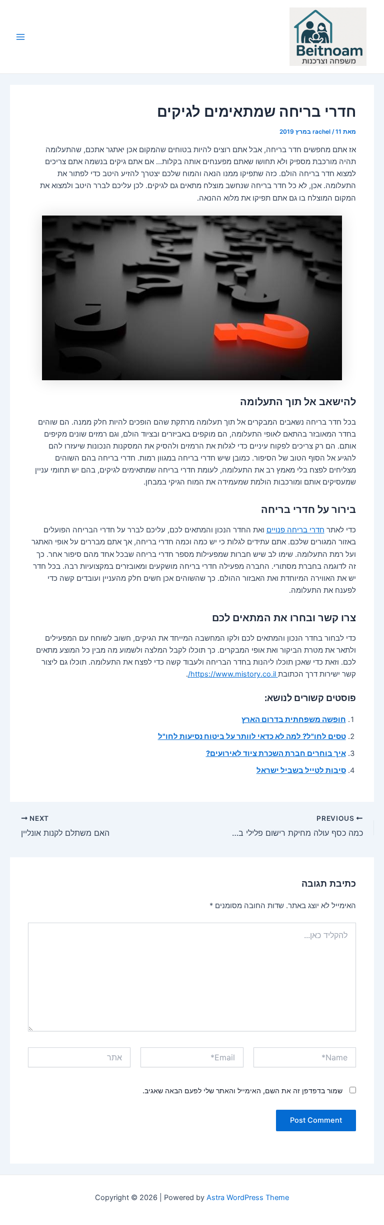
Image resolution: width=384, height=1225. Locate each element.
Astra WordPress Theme (247, 1197)
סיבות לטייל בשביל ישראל (301, 770)
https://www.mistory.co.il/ (233, 674)
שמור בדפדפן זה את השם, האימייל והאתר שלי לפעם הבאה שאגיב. (242, 1090)
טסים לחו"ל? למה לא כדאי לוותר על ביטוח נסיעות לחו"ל (252, 736)
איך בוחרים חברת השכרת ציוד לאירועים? (276, 753)
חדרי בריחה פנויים (295, 529)
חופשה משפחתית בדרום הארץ (294, 719)
